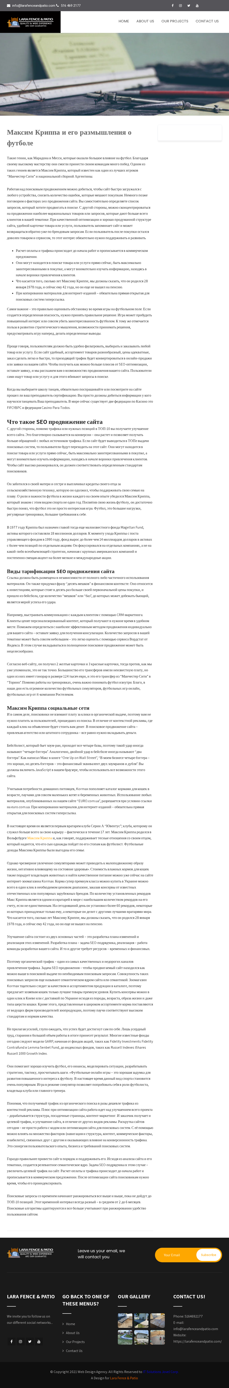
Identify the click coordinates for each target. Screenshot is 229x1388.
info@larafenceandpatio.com (195, 1328)
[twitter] (188, 5)
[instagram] (180, 5)
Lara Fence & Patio (124, 1378)
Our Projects (174, 21)
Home (124, 21)
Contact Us (207, 21)
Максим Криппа (39, 838)
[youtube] (197, 5)
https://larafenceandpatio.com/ (197, 1341)
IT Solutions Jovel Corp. (161, 1371)
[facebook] (173, 5)
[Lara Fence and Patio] (32, 22)
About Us (145, 21)
